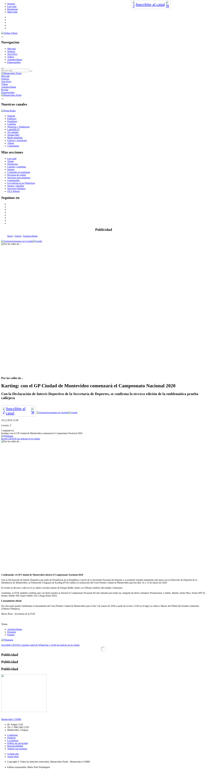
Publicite (11, 737)
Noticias (11, 51)
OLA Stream (13, 191)
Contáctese (12, 735)
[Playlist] (8, 110)
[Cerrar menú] (2, 98)
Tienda (10, 161)
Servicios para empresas (18, 177)
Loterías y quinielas (16, 166)
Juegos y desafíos (15, 186)
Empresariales (14, 62)
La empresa (12, 740)
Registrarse (12, 9)
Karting (11, 634)
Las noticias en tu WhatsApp (21, 183)
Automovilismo (14, 59)
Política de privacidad (17, 743)
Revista (4, 89)
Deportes (11, 632)
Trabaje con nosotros (17, 748)
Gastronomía (13, 180)
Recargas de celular (16, 175)
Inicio (10, 236)
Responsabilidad (15, 746)
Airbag (17, 236)
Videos (10, 57)
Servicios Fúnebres (16, 188)
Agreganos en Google (22, 241)
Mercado (11, 48)
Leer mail (11, 6)
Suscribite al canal (150, 4)
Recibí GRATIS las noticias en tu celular (20, 438)
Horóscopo (12, 164)
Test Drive (12, 54)
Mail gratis (12, 12)
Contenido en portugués (18, 172)
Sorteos (10, 169)
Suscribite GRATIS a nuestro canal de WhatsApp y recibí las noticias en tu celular (40, 645)
